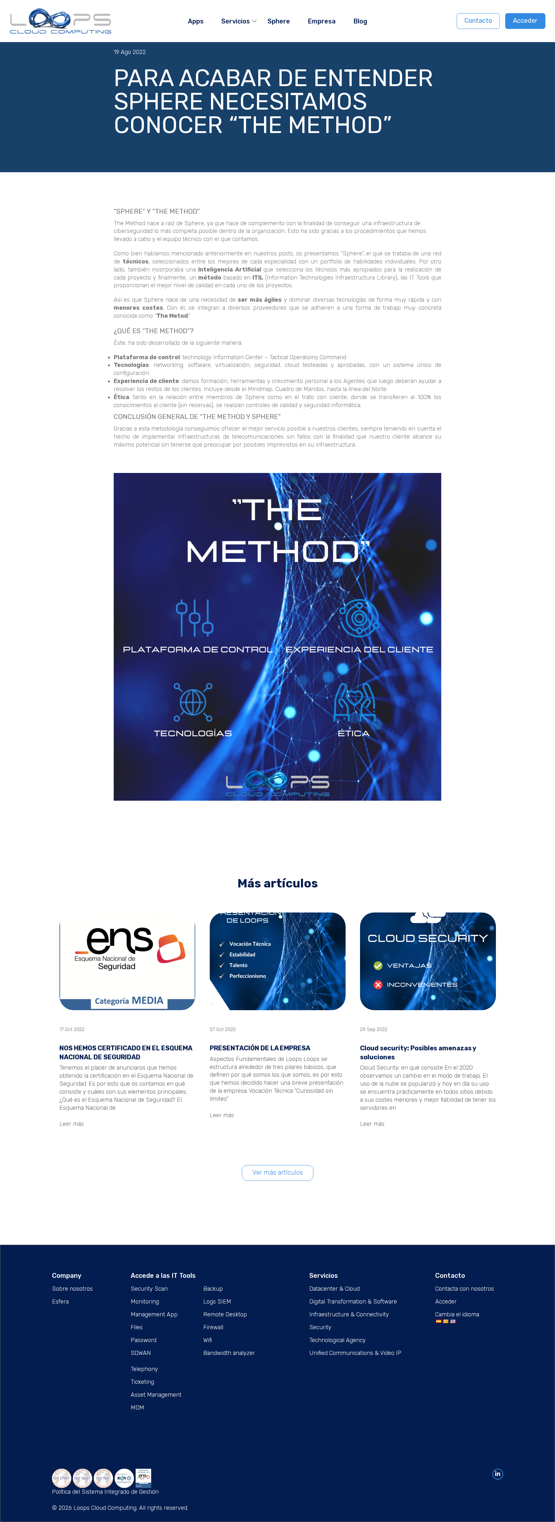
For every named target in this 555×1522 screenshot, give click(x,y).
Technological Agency (337, 1340)
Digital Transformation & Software (353, 1301)
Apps (196, 21)
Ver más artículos (277, 1172)
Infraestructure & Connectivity (349, 1314)
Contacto (478, 20)
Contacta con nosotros (464, 1288)
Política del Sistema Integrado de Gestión (105, 1491)
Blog (360, 21)
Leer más (71, 1123)
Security (320, 1327)
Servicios (235, 21)
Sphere (279, 21)
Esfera (60, 1301)
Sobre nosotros (72, 1288)
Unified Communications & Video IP (355, 1353)
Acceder (525, 20)
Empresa (322, 21)
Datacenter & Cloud (334, 1288)
